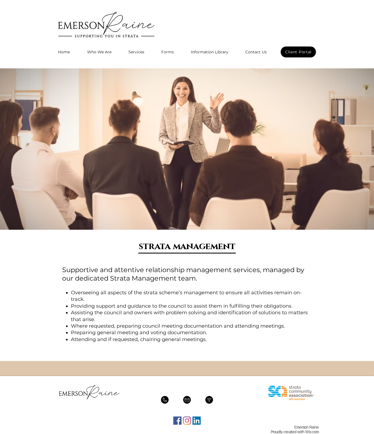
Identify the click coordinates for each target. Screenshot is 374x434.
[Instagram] (187, 420)
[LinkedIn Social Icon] (196, 420)
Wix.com (312, 431)
